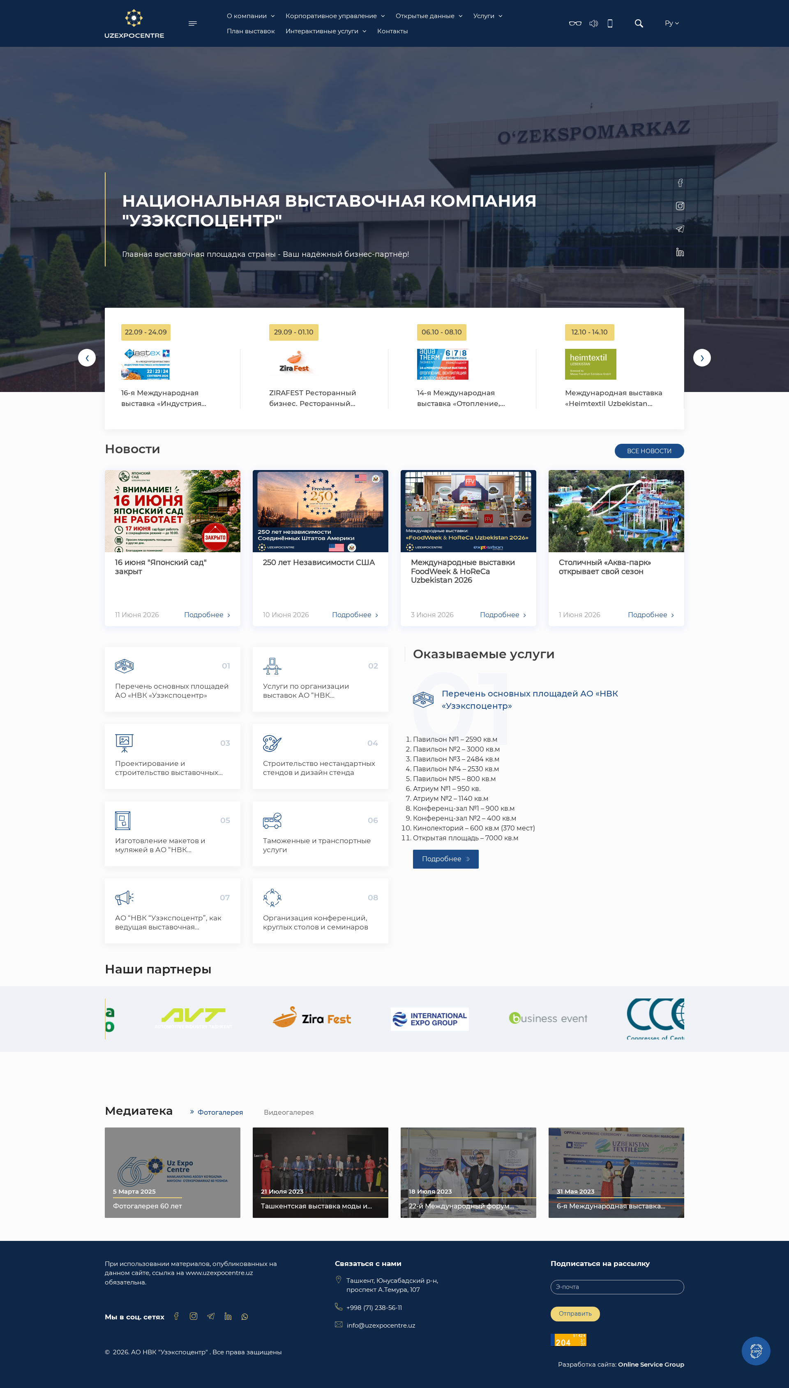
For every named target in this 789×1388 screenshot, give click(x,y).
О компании (247, 16)
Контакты (392, 31)
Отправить (575, 1313)
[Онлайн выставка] (756, 1351)
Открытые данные (425, 16)
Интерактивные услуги (322, 31)
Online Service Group (651, 1364)
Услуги (483, 16)
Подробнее (441, 859)
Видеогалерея (289, 1112)
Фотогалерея (220, 1112)
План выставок (251, 31)
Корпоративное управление (331, 16)
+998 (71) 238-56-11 (374, 1308)
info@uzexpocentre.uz (381, 1325)
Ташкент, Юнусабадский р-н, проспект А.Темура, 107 (392, 1285)
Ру (670, 23)
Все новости (649, 451)
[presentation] (87, 358)
